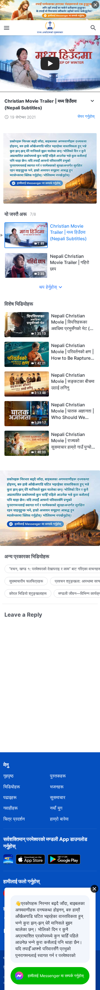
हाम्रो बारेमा (59, 819)
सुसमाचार (57, 797)
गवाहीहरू (10, 808)
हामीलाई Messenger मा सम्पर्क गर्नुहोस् (56, 975)
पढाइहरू (10, 797)
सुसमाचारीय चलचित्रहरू (26, 581)
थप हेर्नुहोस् (48, 287)
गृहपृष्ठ (8, 776)
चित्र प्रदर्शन (14, 819)
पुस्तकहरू (58, 776)
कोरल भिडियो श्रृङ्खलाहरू (28, 593)
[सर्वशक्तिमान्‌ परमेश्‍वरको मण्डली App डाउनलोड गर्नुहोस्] (8, 858)
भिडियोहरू (11, 786)
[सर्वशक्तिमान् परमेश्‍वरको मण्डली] (50, 27)
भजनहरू (57, 786)
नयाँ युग (56, 808)
